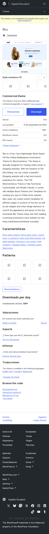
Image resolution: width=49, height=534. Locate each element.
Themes (6, 11)
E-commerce (13, 238)
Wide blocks (8, 248)
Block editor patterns (11, 235)
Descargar (36, 112)
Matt (6, 479)
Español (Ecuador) (17, 499)
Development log (10, 389)
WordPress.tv (10, 466)
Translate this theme (11, 377)
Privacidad (7, 445)
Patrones (30, 445)
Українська (27, 371)
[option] (9, 265)
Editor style (24, 238)
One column (31, 241)
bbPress (8, 483)
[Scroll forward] (44, 77)
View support (36, 104)
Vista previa (13, 112)
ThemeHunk (12, 35)
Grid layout (20, 241)
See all (43, 323)
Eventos (29, 457)
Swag (29, 466)
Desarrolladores (10, 462)
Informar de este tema (12, 356)
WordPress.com (11, 475)
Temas (29, 436)
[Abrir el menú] (45, 4)
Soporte (6, 457)
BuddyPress (9, 488)
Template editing (19, 245)
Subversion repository (12, 392)
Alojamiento (8, 440)
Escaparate (31, 431)
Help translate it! (24, 20)
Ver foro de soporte (11, 339)
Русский (17, 371)
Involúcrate (31, 453)
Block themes (35, 238)
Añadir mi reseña (9, 323)
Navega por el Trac (11, 395)
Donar (30, 462)
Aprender (7, 453)
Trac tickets (7, 398)
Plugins (29, 440)
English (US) (8, 371)
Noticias (6, 436)
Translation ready (34, 245)
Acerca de (7, 431)
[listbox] (24, 272)
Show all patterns (11, 289)
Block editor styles (29, 235)
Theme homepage (10, 145)
